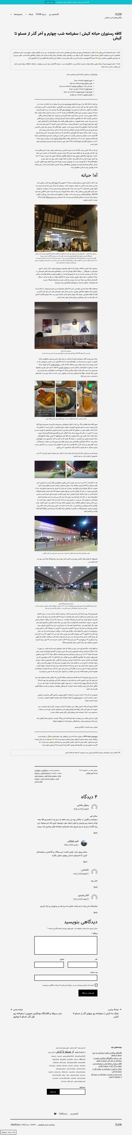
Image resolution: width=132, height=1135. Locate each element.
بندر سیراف (53, 1056)
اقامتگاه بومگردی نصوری (68, 1056)
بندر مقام (82, 1059)
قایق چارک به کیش (56, 1075)
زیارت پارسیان (57, 1071)
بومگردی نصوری (81, 1062)
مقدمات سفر (66, 110)
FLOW (118, 14)
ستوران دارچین (63, 367)
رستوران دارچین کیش (48, 779)
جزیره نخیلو (64, 1065)
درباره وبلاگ (49, 197)
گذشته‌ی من (54, 14)
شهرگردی (37, 770)
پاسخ (95, 832)
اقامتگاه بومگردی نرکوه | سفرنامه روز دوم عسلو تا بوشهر (107, 1054)
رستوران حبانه (52, 1065)
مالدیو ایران (73, 1078)
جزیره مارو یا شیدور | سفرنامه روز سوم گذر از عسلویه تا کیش (106, 1075)
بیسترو (59, 268)
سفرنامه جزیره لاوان (74, 1075)
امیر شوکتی (89, 773)
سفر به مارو (82, 1075)
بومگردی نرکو (70, 1059)
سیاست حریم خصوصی (46, 1124)
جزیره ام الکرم (63, 1062)
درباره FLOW (41, 14)
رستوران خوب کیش (71, 1068)
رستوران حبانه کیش (50, 776)
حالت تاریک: (11, 1132)
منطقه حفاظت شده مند (64, 1078)
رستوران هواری (55, 364)
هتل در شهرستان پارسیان (79, 1081)
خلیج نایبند (58, 1065)
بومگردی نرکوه (63, 1059)
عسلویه (63, 1075)
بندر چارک (76, 1059)
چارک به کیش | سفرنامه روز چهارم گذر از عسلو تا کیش (107, 1070)
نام (96, 959)
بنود (91, 83)
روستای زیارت (72, 1071)
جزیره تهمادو (56, 1062)
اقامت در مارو (51, 1052)
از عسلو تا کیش (46, 773)
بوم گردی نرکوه (55, 1059)
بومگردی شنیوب (77, 86)
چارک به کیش (87, 95)
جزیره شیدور (80, 92)
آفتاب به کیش (73, 1047)
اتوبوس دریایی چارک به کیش (62, 1047)
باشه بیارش (49, 2)
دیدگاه (94, 933)
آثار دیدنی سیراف (81, 1047)
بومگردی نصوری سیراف (72, 1062)
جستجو (82, 1087)
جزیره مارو (89, 92)
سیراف (67, 1075)
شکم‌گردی (44, 770)
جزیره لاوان (88, 89)
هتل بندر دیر (55, 1078)
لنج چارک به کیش (81, 1078)
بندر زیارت (59, 1056)
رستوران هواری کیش (80, 1071)
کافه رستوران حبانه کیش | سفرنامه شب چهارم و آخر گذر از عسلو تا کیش (107, 1064)
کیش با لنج (63, 1081)
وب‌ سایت (93, 972)
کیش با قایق (70, 1081)
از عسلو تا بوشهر (80, 1052)
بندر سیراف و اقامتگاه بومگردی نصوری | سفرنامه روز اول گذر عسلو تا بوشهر (107, 1059)
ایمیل (62, 959)
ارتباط (31, 14)
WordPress (15, 1124)
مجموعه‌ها (18, 14)
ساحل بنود (84, 83)
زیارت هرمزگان (64, 1071)
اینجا (56, 183)
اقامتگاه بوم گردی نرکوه (80, 1056)
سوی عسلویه (88, 80)
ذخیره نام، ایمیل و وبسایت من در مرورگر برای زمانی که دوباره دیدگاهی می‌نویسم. (68, 985)
